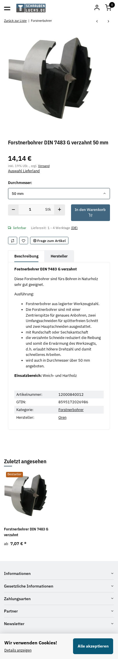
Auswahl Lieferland (24, 170)
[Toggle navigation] (7, 8)
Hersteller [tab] (59, 256)
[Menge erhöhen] (59, 210)
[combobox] (59, 193)
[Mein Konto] (97, 8)
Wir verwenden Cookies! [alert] (30, 643)
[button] (108, 8)
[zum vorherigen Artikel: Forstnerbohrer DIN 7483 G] (97, 21)
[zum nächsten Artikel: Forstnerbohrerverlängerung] (108, 21)
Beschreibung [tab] (26, 256)
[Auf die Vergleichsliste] (12, 240)
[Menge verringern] (13, 210)
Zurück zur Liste (15, 20)
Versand (44, 166)
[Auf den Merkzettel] (23, 240)
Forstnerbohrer (71, 409)
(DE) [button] (74, 227)
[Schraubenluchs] (31, 8)
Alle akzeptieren (93, 646)
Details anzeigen (18, 650)
